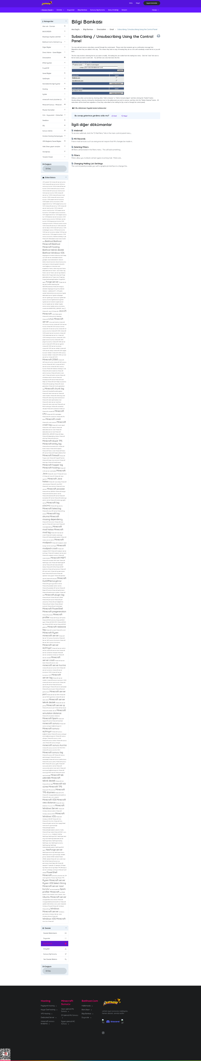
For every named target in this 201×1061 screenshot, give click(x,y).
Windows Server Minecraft (50, 916)
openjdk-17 (45, 865)
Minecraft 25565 (50, 359)
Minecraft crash (53, 419)
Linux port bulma (54, 322)
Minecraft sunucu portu (49, 761)
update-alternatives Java (50, 904)
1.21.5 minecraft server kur (50, 206)
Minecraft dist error (52, 438)
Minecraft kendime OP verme (51, 495)
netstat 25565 (51, 856)
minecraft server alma (52, 650)
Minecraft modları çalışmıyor (54, 535)
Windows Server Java (55, 914)
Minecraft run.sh (61, 630)
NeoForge (45, 836)
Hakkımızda (86, 1006)
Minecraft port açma (48, 599)
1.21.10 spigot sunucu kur (59, 204)
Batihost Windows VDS (53, 252)
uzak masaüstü (61, 904)
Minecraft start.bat (57, 721)
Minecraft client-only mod (50, 404)
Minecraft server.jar (60, 708)
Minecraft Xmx (58, 821)
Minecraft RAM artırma (49, 620)
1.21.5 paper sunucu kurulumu (57, 212)
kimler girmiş (52, 316)
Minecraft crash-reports (49, 427)
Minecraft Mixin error (48, 522)
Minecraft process (48, 615)
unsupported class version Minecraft (53, 899)
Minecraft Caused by (48, 384)
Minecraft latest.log (52, 508)
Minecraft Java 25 (49, 476)
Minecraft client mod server (50, 393)
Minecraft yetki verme (49, 823)
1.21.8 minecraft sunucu (56, 227)
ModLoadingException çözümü (51, 830)
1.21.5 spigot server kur (49, 214)
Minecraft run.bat (51, 630)
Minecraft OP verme (51, 573)
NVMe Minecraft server (51, 861)
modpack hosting (57, 834)
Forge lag (62, 277)
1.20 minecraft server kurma (57, 182)
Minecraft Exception (55, 448)
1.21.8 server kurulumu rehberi (51, 232)
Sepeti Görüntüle (151, 3)
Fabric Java (55, 270)
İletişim (124, 10)
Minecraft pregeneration (54, 611)
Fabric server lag (55, 273)
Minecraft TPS (55, 786)
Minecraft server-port (49, 708)
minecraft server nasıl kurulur (51, 682)
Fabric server (46, 273)
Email (112, 29)
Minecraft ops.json (51, 578)
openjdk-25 (58, 865)
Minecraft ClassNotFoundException (52, 391)
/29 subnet (46, 182)
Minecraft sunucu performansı (57, 759)
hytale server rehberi (53, 304)
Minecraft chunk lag (54, 388)
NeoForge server (54, 849)
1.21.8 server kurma (59, 230)
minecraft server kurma (54, 665)
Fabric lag (62, 270)
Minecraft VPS (51, 805)
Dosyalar (46, 949)
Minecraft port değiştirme (56, 602)
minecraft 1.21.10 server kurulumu (52, 346)
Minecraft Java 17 (53, 474)
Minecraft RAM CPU (51, 622)
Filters (76, 155)
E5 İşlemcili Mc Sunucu (69, 1015)
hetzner (62, 289)
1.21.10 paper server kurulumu (55, 199)
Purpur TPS (61, 878)
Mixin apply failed (60, 823)
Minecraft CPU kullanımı (49, 416)
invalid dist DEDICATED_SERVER (52, 308)
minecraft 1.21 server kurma (50, 328)
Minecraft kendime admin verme (52, 493)
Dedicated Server (48, 1017)
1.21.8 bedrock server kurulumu (53, 217)
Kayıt (138, 3)
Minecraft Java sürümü (49, 486)
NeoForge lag (46, 845)
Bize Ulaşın (86, 1010)
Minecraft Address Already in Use (56, 368)
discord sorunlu (50, 262)
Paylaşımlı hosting (48, 1006)
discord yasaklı (54, 264)
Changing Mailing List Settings (88, 163)
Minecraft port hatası (48, 604)
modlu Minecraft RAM (56, 832)
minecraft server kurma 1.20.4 (51, 668)
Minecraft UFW (59, 792)
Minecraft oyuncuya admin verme (52, 583)
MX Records (79, 139)
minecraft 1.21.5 (53, 357)
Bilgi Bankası (82, 10)
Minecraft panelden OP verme (51, 588)
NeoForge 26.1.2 (52, 836)
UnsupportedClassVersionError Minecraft (54, 902)
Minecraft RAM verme (51, 624)
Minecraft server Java (52, 663)
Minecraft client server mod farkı (52, 402)
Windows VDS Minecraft (54, 918)
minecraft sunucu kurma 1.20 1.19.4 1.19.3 (54, 748)
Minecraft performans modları (51, 592)
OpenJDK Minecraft (57, 863)
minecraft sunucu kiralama (47, 1022)
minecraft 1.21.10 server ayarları (55, 344)
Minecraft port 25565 (57, 597)
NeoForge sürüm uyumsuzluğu (51, 854)
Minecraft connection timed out (56, 408)
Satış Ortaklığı (113, 10)
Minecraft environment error (51, 446)
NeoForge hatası (47, 841)
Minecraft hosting (51, 467)
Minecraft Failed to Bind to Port (57, 453)
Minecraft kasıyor (61, 491)
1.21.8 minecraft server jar (50, 225)
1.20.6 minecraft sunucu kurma (55, 188)
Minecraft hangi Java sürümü (51, 460)
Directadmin (101, 29)
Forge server (52, 282)
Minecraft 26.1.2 (51, 364)
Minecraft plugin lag (54, 594)
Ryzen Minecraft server (54, 880)
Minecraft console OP (48, 411)
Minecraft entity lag (52, 443)
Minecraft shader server (49, 710)
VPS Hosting (46, 1014)
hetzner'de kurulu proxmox (54, 293)
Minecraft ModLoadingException (52, 537)
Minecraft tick (60, 781)
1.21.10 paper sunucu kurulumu (51, 201)
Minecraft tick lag (47, 784)
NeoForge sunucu (59, 852)
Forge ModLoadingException (50, 279)
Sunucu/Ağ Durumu (97, 10)
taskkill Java (46, 894)
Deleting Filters (81, 147)
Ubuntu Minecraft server (54, 897)
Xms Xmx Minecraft (48, 921)
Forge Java (55, 277)
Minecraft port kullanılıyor (55, 606)
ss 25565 (62, 892)
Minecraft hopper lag (53, 465)
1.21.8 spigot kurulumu (56, 234)
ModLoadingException (49, 827)
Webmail (77, 130)
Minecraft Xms (57, 819)
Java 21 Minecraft (53, 311)
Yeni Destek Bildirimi (50, 959)
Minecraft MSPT (58, 557)
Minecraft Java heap (55, 482)
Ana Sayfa (76, 29)
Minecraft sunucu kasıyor (53, 742)
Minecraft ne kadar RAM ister (51, 560)
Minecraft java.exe (56, 488)
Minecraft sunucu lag (53, 752)
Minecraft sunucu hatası (49, 740)
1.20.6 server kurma (48, 193)
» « (47, 10)
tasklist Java (54, 894)
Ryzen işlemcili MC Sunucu (68, 1022)
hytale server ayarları (57, 299)
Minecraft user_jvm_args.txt (51, 797)
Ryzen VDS (48, 883)
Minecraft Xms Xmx (48, 821)
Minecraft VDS (49, 799)
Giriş (130, 3)
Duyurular (71, 10)
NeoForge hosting (57, 841)
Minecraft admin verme (52, 375)
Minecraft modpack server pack (57, 553)
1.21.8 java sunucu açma (60, 223)
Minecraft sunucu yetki (52, 763)
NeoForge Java (47, 843)
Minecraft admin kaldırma (50, 371)
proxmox (54, 875)
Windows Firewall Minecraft (50, 906)
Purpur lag (54, 878)
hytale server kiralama (49, 302)
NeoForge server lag (48, 852)
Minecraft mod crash (53, 524)
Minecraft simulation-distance (51, 716)
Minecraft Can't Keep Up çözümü (57, 381)
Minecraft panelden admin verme (52, 586)
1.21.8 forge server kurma (54, 221)
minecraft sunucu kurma (55, 745)
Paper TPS (57, 867)
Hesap (155, 10)
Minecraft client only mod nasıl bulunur (54, 397)
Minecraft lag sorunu (57, 506)
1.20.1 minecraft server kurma (51, 184)
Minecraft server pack (49, 689)
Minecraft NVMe (51, 567)
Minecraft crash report (58, 425)
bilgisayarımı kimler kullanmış (51, 255)
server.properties (55, 889)
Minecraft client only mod (58, 395)
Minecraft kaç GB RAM (49, 491)
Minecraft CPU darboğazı (54, 414)
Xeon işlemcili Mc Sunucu (67, 1010)
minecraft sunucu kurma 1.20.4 (51, 750)
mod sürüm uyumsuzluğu (50, 825)
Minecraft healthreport (54, 462)
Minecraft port (47, 597)
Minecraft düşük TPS (52, 441)
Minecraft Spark (50, 718)
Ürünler (60, 10)
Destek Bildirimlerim (50, 933)
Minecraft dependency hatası (51, 436)
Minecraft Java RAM (56, 484)
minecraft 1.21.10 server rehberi (51, 348)
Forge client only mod (55, 275)
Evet (115, 116)
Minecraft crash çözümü (49, 422)
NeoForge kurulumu (57, 843)
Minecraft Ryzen (50, 632)
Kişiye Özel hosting (48, 1010)
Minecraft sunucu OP (48, 755)
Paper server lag (49, 867)
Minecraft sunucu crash (54, 738)
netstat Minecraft (51, 859)
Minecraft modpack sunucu (50, 555)
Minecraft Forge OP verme (57, 458)
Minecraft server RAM (53, 694)
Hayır (125, 116)
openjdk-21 (52, 865)
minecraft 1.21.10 (55, 331)
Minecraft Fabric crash (49, 451)
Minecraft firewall (51, 455)
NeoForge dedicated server (55, 838)
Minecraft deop (59, 434)
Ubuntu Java (61, 894)
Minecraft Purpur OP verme (57, 617)
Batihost (49, 241)
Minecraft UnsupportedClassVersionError (54, 795)
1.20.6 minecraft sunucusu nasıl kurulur (54, 190)
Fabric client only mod (55, 268)
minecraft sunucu (51, 723)
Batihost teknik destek (53, 250)
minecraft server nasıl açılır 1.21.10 (56, 680)
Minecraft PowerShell (53, 608)
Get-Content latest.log (51, 284)
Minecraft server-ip (55, 705)
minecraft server (51, 635)
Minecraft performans (58, 590)
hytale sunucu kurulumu (58, 306)
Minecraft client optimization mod (52, 400)
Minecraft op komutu (54, 569)
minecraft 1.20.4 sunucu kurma (55, 326)
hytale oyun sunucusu (53, 297)
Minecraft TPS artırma (49, 790)
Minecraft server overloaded (58, 687)
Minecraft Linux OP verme (50, 511)
